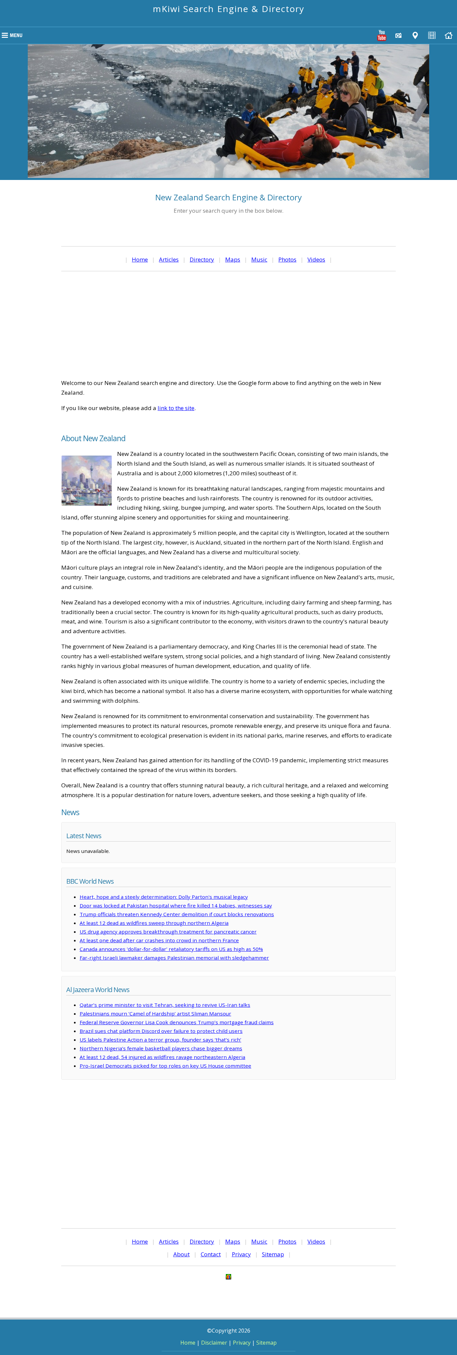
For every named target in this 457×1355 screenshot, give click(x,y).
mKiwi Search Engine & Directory (228, 9)
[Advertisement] (228, 325)
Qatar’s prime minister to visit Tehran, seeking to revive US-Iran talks (165, 1004)
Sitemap (273, 1254)
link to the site (176, 408)
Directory (202, 259)
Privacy (241, 1254)
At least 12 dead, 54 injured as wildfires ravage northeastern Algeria (162, 1057)
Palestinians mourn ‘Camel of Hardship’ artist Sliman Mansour (155, 1013)
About (181, 1254)
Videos (316, 259)
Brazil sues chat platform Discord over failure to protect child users (161, 1031)
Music (259, 259)
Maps (232, 259)
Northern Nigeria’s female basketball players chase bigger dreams (161, 1048)
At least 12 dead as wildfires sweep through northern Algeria (154, 923)
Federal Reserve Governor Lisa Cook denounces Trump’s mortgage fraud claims (177, 1022)
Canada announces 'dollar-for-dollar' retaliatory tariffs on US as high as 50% (171, 949)
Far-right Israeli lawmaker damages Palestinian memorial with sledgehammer (174, 957)
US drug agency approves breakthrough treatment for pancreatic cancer (168, 931)
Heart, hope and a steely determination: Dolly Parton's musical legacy (164, 896)
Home (140, 259)
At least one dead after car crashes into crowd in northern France (159, 940)
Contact (211, 1254)
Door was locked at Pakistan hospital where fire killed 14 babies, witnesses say (176, 905)
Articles (169, 259)
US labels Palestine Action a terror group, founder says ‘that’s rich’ (160, 1039)
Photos (287, 259)
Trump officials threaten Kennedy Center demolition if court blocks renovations (177, 914)
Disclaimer (214, 1342)
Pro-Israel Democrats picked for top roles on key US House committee (165, 1065)
